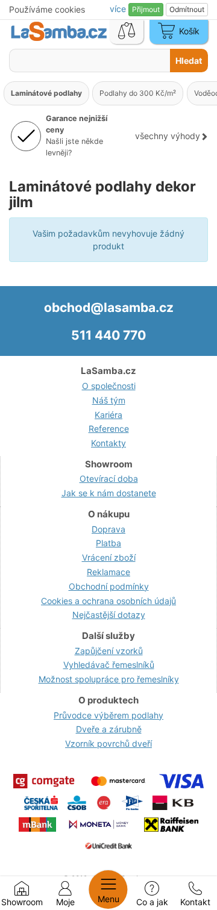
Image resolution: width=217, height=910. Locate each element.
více (119, 9)
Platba (108, 543)
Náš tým (108, 400)
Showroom (22, 902)
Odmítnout (186, 9)
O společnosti (109, 386)
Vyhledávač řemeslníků (108, 664)
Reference (109, 428)
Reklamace (108, 572)
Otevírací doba (109, 478)
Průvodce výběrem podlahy (108, 715)
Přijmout (146, 9)
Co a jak (152, 902)
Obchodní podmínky (109, 586)
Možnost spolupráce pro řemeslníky (109, 679)
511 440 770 (108, 335)
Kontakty (108, 443)
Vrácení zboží (109, 557)
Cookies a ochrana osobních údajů (108, 601)
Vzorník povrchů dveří (108, 743)
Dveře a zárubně (109, 729)
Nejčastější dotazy (108, 614)
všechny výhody (167, 136)
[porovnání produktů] (126, 32)
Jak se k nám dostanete (108, 493)
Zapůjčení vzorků (109, 651)
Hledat (188, 60)
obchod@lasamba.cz (109, 307)
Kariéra (108, 415)
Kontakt (195, 902)
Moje (65, 902)
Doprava (108, 529)
